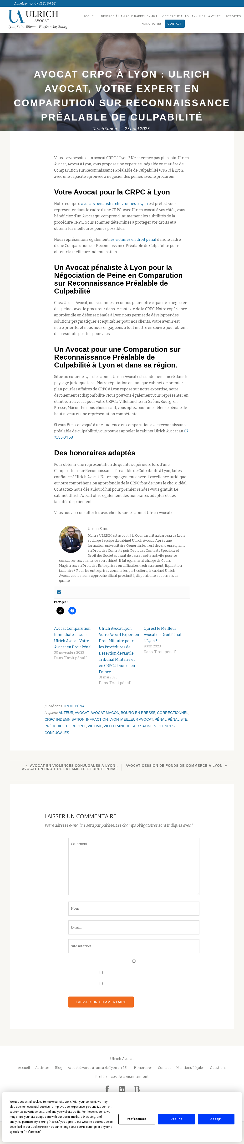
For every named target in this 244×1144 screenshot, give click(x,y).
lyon (114, 719)
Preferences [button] (32, 1132)
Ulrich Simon (104, 128)
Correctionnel (172, 713)
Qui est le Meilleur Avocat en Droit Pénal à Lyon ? (162, 634)
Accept (216, 1119)
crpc (50, 719)
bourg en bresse (138, 713)
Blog (58, 1068)
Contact (175, 23)
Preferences (137, 1119)
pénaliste (177, 719)
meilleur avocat (136, 719)
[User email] (59, 592)
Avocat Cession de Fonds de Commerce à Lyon (174, 765)
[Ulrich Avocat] (38, 16)
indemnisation (70, 719)
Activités (233, 16)
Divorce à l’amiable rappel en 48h (129, 16)
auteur (66, 713)
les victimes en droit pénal (132, 239)
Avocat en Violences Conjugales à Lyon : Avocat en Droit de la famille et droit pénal (70, 767)
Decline (176, 1119)
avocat (82, 713)
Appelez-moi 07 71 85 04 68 (35, 3)
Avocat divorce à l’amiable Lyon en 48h (98, 1068)
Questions (218, 1068)
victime (95, 726)
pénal (160, 719)
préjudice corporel (65, 726)
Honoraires (152, 23)
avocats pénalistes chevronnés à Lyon (114, 203)
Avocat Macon (105, 713)
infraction (97, 719)
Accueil (89, 16)
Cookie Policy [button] (39, 1126)
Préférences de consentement (122, 1076)
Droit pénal (74, 706)
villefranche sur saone (128, 726)
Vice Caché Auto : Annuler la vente (191, 16)
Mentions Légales (190, 1068)
